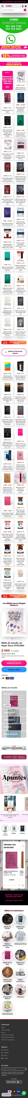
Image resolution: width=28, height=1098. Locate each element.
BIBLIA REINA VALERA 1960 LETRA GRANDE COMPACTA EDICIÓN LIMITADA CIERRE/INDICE (7, 530)
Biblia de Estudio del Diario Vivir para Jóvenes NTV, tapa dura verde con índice (7, 283)
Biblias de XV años (7, 957)
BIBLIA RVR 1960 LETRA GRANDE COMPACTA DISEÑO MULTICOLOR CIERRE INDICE (20, 530)
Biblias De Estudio (7, 921)
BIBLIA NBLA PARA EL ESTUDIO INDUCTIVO (7, 216)
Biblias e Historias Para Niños (7, 939)
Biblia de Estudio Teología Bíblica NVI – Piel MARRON (7, 305)
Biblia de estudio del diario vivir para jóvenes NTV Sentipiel (20, 125)
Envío (11, 655)
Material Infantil (7, 1007)
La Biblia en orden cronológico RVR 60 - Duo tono (20, 149)
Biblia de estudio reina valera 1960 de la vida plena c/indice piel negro (20, 194)
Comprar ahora (14, 670)
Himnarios (20, 990)
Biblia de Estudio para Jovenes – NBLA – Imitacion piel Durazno (20, 326)
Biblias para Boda (20, 937)
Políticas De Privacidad (7, 1035)
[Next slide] (22, 885)
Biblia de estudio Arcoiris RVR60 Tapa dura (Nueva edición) (7, 370)
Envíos (3, 1032)
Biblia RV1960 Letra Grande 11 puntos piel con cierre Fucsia (20, 437)
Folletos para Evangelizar (7, 974)
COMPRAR (7, 705)
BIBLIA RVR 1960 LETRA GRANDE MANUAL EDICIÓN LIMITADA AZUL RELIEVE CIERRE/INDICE (7, 554)
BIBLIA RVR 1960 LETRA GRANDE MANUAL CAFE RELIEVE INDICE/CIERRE (20, 554)
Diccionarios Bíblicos (7, 991)
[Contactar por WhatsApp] (24, 1093)
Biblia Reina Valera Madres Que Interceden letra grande (20, 482)
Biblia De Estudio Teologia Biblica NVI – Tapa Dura (7, 326)
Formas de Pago (5, 1030)
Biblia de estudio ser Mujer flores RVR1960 (20, 80)
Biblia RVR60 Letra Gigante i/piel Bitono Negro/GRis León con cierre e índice (7, 437)
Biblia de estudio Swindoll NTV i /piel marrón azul (20, 216)
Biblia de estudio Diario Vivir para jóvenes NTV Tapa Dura (7, 261)
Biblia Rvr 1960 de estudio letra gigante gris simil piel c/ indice (7, 460)
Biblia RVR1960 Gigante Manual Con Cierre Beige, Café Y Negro (7, 392)
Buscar (3, 1027)
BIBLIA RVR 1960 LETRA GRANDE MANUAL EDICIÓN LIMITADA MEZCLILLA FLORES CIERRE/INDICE (20, 506)
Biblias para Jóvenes (20, 921)
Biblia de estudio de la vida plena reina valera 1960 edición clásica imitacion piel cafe (20, 172)
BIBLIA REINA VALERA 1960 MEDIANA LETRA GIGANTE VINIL (7, 506)
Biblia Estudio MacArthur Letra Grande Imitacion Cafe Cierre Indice (20, 283)
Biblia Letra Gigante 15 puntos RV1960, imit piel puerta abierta (20, 370)
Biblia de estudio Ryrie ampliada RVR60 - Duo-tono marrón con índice (20, 261)
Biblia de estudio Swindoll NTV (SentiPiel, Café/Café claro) (20, 238)
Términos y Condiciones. (7, 1040)
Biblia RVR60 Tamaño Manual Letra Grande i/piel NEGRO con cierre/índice (7, 415)
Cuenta (23, 6)
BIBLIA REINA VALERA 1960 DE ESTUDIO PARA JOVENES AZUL (7, 172)
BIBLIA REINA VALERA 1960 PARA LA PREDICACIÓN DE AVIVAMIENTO (7, 149)
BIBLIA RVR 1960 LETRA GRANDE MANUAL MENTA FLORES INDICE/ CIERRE (7, 578)
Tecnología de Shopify (18, 1095)
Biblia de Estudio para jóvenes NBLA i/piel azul (20, 305)
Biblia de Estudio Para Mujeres (7, 102)
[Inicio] (9, 6)
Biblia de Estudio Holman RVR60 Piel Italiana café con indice (7, 238)
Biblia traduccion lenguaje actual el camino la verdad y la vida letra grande (20, 460)
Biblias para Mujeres (20, 957)
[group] (12, 865)
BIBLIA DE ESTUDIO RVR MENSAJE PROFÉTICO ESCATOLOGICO (20, 102)
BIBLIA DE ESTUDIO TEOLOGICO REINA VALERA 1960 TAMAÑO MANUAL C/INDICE (7, 125)
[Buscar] (25, 10)
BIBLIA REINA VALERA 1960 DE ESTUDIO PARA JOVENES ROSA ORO (7, 194)
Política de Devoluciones (7, 1037)
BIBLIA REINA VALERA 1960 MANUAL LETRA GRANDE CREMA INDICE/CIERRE (20, 578)
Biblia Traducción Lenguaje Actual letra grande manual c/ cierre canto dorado (7, 482)
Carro (26, 6)
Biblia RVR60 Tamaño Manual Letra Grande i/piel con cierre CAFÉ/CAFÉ (20, 392)
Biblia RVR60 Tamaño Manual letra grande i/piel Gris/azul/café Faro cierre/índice (20, 415)
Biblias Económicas (20, 974)
